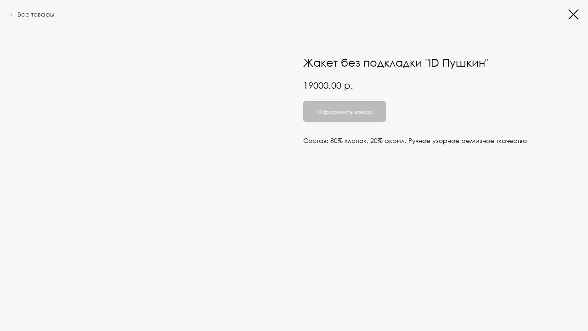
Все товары (35, 14)
